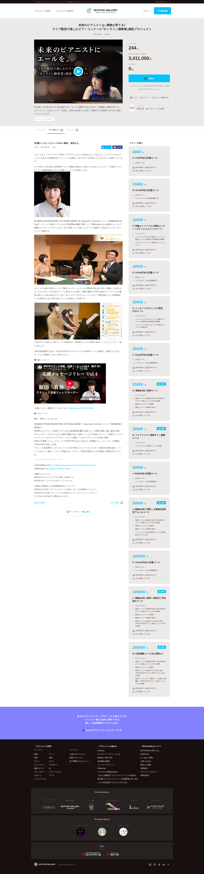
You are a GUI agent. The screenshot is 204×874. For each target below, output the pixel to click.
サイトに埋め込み (162, 98)
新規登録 (164, 10)
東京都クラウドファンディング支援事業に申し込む (115, 779)
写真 (36, 757)
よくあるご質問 (146, 757)
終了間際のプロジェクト (78, 761)
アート (51, 754)
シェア (135, 98)
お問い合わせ (145, 761)
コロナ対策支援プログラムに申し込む (112, 782)
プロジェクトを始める (65, 10)
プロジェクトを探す (43, 10)
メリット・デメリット (105, 764)
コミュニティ (39, 764)
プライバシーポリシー (149, 771)
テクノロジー (39, 771)
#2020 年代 (144, 754)
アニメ (36, 761)
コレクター (72, 129)
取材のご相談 (145, 764)
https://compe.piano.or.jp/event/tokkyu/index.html (75, 465)
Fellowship (101, 768)
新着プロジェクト (77, 757)
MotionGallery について (163, 2)
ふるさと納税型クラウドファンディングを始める (115, 775)
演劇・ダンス (39, 768)
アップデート (55, 129)
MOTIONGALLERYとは (149, 750)
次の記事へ (116, 502)
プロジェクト (40, 129)
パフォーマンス (55, 771)
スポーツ (37, 775)
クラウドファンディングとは (108, 754)
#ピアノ (50, 119)
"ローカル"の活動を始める (107, 771)
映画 (36, 754)
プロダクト (53, 764)
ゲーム (51, 761)
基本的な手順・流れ (105, 757)
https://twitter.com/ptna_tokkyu (57, 468)
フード (51, 775)
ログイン (146, 10)
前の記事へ (41, 502)
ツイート (146, 98)
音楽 (108, 34)
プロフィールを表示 (156, 108)
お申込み (100, 750)
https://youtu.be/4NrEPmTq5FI (80, 408)
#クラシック (39, 119)
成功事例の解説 (103, 761)
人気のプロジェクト (77, 754)
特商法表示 (144, 775)
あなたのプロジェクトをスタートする (104, 730)
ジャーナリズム (40, 779)
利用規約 (143, 768)
